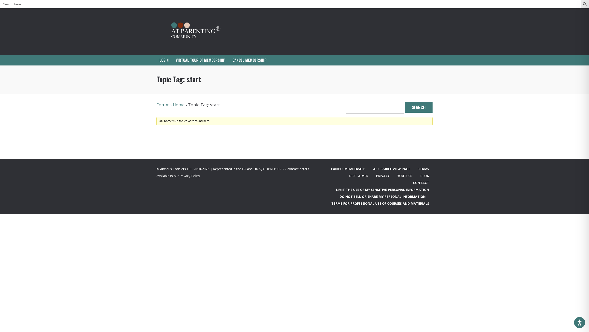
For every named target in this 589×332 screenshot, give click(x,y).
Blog (424, 176)
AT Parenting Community (202, 31)
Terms (423, 169)
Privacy (383, 176)
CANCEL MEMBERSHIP (249, 60)
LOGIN (164, 60)
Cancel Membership (348, 169)
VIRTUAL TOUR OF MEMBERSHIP (200, 60)
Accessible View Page (391, 169)
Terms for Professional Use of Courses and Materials (380, 203)
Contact (421, 183)
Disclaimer (358, 176)
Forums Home (170, 104)
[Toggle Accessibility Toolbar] (580, 323)
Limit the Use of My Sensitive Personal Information (382, 189)
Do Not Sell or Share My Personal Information (383, 196)
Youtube (405, 176)
